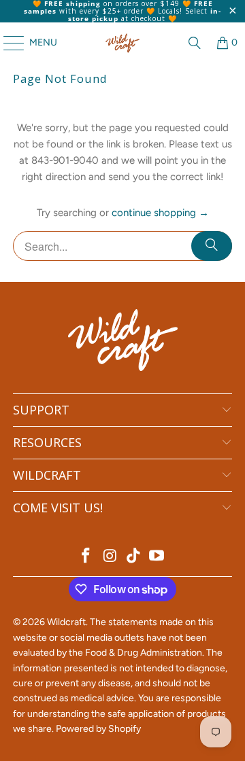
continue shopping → (160, 213)
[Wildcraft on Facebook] (86, 556)
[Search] (195, 42)
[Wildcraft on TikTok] (134, 556)
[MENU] (7, 42)
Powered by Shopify (98, 729)
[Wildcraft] (122, 42)
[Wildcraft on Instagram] (110, 556)
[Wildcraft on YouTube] (157, 556)
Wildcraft (66, 622)
